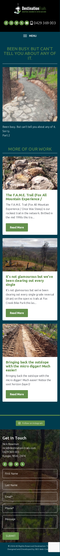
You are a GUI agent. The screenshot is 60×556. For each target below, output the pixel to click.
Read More (17, 227)
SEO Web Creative (43, 549)
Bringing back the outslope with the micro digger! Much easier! (28, 366)
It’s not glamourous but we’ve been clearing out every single (29, 280)
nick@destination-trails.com (19, 448)
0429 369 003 (45, 23)
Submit (11, 535)
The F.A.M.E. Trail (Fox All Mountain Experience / (26, 197)
